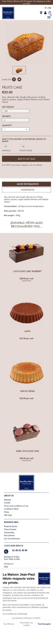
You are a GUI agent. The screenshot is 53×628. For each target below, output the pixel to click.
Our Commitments (12, 539)
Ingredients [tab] (27, 189)
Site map (8, 515)
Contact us (9, 564)
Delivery (7, 500)
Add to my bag (26, 159)
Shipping (6, 150)
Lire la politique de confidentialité (15, 614)
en (50, 8)
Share (14, 79)
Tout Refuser (8, 624)
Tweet (19, 79)
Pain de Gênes (27, 391)
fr (45, 8)
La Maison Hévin (11, 509)
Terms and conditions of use (16, 506)
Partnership (9, 532)
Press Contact (10, 529)
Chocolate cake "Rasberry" (27, 271)
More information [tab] (28, 184)
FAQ (6, 567)
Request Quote (10, 526)
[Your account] (45, 12)
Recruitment (9, 535)
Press (6, 512)
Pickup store (26, 150)
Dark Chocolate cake (27, 451)
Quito (27, 331)
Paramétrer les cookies (26, 624)
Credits (7, 503)
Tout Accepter (44, 624)
